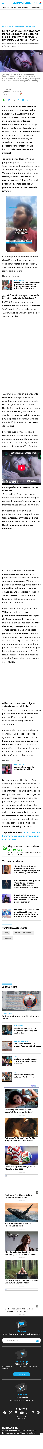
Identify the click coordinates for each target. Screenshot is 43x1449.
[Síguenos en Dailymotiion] (38, 1412)
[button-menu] (3, 3)
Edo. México (23, 7)
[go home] (21, 1428)
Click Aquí (21, 1374)
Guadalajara (35, 7)
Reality (32, 27)
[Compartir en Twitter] (13, 100)
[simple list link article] (21, 1002)
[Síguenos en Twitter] (10, 1412)
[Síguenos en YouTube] (22, 1412)
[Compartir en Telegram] (18, 100)
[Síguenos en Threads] (33, 1412)
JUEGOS (6, 7)
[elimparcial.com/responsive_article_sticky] (41, 1434)
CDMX (13, 7)
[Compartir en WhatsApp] (3, 100)
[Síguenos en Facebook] (4, 1412)
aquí (20, 854)
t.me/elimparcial (21, 1397)
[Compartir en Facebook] (8, 100)
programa (7, 938)
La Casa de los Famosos (23, 933)
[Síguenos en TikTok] (27, 1412)
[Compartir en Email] (23, 100)
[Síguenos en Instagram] (16, 1412)
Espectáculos (21, 27)
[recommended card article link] (7, 285)
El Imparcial (7, 27)
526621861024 (21, 1364)
